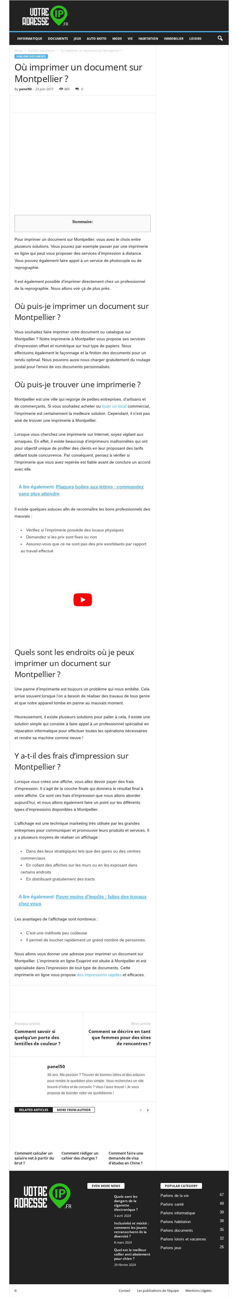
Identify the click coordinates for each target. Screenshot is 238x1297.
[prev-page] (141, 1110)
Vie (130, 38)
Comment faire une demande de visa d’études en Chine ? (126, 1158)
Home (19, 50)
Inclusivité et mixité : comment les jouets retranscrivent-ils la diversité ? (131, 1230)
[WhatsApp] (60, 104)
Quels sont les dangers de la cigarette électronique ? (126, 1203)
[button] (220, 38)
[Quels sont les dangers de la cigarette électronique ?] (99, 1217)
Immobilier (173, 38)
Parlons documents (41, 50)
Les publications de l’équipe (158, 1290)
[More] (74, 104)
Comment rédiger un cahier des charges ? (80, 1156)
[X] (33, 104)
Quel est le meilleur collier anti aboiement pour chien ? (132, 1254)
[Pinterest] (47, 104)
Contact (124, 1290)
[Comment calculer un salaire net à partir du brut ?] (36, 1133)
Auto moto (97, 38)
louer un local (114, 406)
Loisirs (195, 38)
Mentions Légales (198, 1290)
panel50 (25, 89)
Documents (58, 38)
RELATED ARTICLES (33, 1110)
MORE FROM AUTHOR (74, 1110)
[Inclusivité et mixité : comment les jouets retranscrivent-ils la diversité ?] (99, 1229)
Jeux (77, 38)
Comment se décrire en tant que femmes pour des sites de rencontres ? (120, 1037)
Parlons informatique (178, 1213)
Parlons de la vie (175, 1195)
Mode (117, 38)
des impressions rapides (99, 974)
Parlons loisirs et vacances (183, 1239)
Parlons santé (172, 1204)
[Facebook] (20, 104)
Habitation (148, 38)
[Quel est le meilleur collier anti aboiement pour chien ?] (99, 1259)
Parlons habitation (176, 1222)
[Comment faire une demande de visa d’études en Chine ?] (130, 1133)
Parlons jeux (171, 1248)
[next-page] (148, 1110)
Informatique (29, 38)
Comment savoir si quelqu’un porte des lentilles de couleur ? (37, 1037)
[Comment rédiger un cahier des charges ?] (83, 1133)
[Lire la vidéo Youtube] (83, 599)
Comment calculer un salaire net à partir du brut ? (34, 1158)
